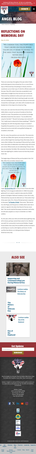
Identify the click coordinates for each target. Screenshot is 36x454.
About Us (7, 24)
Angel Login (2, 450)
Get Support (4, 445)
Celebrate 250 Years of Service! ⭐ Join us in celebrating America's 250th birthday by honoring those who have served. (17, 3)
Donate (24, 9)
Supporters (33, 445)
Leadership (26, 445)
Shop (23, 450)
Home (3, 24)
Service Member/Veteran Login (11, 451)
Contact (19, 450)
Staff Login (32, 450)
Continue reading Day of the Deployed (23, 319)
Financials (20, 445)
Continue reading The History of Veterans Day (22, 291)
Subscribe (18, 353)
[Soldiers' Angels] (4, 10)
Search (27, 450)
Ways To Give (15, 446)
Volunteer (10, 445)
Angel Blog (12, 24)
